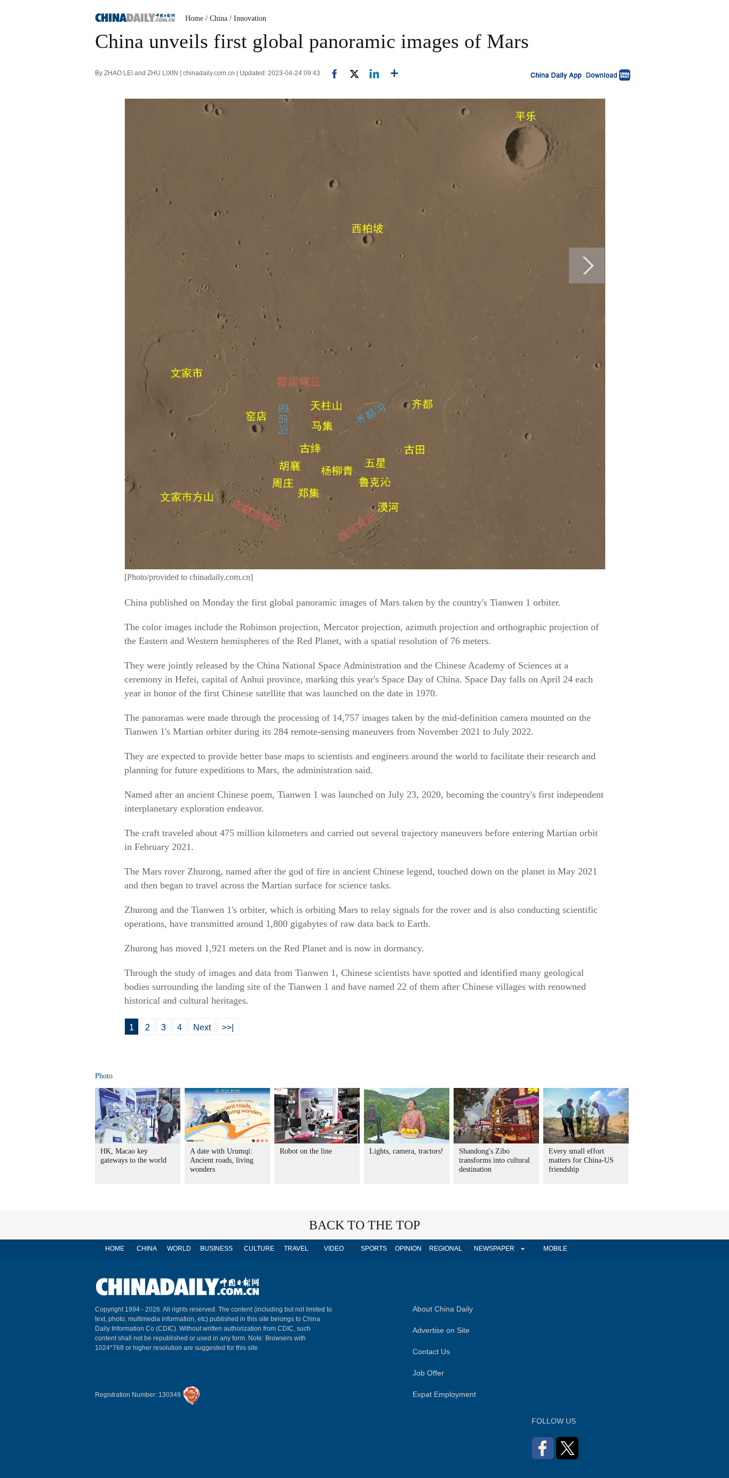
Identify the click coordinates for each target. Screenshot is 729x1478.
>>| (228, 1027)
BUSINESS (216, 1248)
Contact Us (431, 1351)
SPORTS (374, 1248)
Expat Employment (444, 1394)
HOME (114, 1248)
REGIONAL (445, 1248)
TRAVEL (296, 1248)
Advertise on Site (441, 1330)
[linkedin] (370, 73)
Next (202, 1027)
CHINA (147, 1248)
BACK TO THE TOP (364, 1225)
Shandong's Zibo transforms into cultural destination (494, 1160)
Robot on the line (306, 1151)
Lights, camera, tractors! (406, 1151)
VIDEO (334, 1248)
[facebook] (330, 73)
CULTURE (259, 1248)
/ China (216, 18)
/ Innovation (247, 18)
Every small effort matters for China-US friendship (581, 1160)
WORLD (179, 1248)
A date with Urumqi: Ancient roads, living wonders (221, 1160)
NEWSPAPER (493, 1248)
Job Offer (428, 1373)
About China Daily (443, 1309)
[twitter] (349, 73)
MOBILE (555, 1248)
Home (194, 18)
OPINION (408, 1248)
